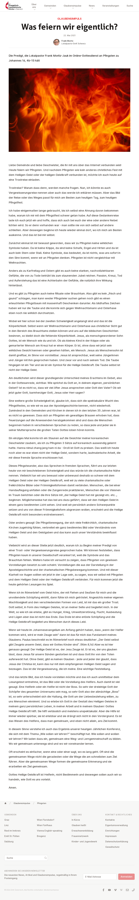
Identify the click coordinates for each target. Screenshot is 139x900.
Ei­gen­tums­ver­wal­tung (116, 825)
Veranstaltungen (110, 5)
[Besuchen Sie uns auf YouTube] (109, 890)
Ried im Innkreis (12, 830)
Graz (6, 819)
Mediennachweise (51, 890)
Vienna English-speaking (49, 830)
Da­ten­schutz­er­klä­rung (116, 841)
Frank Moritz (67, 41)
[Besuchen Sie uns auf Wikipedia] (121, 890)
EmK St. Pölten (11, 836)
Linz (6, 825)
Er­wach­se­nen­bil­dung (82, 830)
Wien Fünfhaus (44, 825)
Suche (130, 5)
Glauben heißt (79, 825)
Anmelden (126, 876)
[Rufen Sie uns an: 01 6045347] (133, 890)
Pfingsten (41, 803)
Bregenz (41, 836)
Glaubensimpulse (22, 803)
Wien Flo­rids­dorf (45, 819)
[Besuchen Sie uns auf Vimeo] (115, 890)
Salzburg (8, 841)
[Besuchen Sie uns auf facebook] (103, 890)
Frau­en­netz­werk (80, 836)
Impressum (111, 836)
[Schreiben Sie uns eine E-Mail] (127, 890)
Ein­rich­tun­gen (112, 830)
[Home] (5, 803)
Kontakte (110, 819)
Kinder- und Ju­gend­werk (84, 841)
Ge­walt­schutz (112, 847)
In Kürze (76, 819)
